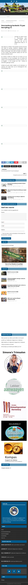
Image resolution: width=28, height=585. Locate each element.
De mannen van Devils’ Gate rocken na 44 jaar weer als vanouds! (16, 285)
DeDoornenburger (12, 30)
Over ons (3, 537)
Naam (2, 222)
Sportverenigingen (5, 533)
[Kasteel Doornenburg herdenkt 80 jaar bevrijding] (4, 185)
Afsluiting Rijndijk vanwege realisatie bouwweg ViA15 (16, 279)
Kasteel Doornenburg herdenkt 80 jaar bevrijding (16, 184)
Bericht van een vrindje (12, 272)
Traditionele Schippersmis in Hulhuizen (14, 340)
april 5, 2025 (10, 186)
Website (3, 229)
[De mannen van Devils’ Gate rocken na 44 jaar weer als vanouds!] (4, 286)
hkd (20, 166)
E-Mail (2, 225)
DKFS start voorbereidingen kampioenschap (13, 299)
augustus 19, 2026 (11, 293)
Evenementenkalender (5, 531)
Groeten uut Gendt (10, 344)
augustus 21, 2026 (11, 281)
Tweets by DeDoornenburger (7, 245)
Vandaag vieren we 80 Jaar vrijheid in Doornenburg (16, 197)
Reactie (2, 212)
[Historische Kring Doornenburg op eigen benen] (4, 191)
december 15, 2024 (11, 192)
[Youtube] (16, 1)
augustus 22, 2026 (11, 273)
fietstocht (14, 166)
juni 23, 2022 (4, 30)
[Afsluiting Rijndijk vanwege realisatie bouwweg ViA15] (4, 280)
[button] (26, 14)
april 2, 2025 (10, 199)
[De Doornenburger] (14, 11)
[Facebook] (14, 1)
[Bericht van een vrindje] (4, 273)
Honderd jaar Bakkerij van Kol (15, 346)
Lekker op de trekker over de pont (16, 338)
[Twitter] (11, 1)
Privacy (2, 580)
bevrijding (7, 166)
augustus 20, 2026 (11, 287)
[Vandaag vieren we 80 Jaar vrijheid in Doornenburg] (4, 198)
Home (2, 529)
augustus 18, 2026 (11, 300)
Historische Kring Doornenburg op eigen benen (16, 190)
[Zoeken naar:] (14, 16)
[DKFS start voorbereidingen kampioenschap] (4, 300)
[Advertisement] (14, 318)
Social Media (3, 535)
